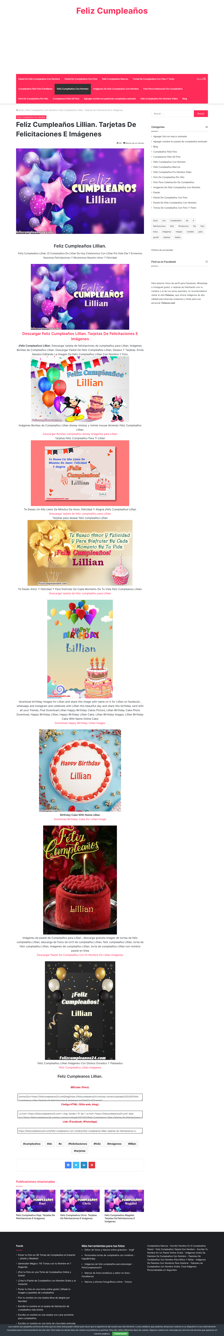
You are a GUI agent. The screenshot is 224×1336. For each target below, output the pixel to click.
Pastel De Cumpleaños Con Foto (81, 79)
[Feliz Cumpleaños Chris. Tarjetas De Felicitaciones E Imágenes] (80, 1201)
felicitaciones (78, 1143)
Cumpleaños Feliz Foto (165, 151)
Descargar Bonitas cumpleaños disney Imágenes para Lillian (80, 434)
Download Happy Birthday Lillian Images (80, 723)
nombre (190, 231)
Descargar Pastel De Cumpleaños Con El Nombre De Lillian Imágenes (80, 955)
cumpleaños (33, 1143)
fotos (155, 231)
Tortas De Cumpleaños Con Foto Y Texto (153, 79)
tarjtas (178, 237)
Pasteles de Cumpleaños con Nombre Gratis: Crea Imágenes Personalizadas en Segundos (175, 1266)
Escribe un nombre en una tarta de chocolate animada (46, 1323)
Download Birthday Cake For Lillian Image (80, 819)
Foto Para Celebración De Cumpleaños (163, 88)
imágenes (115, 1143)
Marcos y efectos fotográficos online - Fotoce (108, 1281)
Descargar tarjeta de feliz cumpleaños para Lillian (80, 513)
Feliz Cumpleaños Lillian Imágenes (80, 1067)
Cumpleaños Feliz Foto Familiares (35, 88)
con (164, 220)
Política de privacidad (162, 250)
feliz (98, 1143)
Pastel (156, 192)
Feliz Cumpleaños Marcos (115, 79)
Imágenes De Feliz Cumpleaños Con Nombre (116, 88)
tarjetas (80, 1150)
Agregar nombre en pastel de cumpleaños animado (110, 98)
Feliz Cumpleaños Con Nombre (73, 88)
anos (155, 220)
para (200, 231)
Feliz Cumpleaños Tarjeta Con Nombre (175, 1249)
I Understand (120, 1333)
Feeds (19, 1245)
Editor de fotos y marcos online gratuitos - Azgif (109, 1249)
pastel (156, 237)
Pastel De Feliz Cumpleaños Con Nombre (39, 79)
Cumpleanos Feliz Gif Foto (66, 98)
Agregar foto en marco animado (170, 136)
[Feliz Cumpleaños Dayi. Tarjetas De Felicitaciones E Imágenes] (35, 1201)
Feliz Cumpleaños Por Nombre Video (159, 98)
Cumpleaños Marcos (157, 1245)
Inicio (21, 110)
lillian (133, 1143)
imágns (179, 231)
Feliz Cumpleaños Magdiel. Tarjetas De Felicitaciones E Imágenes (120, 1218)
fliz (194, 226)
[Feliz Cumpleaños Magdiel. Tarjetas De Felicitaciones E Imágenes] (124, 1201)
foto (202, 226)
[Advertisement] (112, 44)
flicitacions (184, 226)
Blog (184, 98)
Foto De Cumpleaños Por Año (33, 98)
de (50, 1143)
